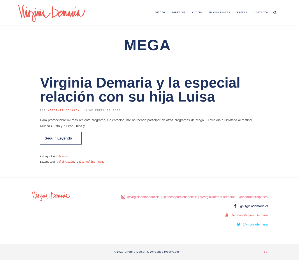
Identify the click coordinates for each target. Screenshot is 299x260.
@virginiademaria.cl (253, 206)
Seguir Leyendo (61, 138)
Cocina (197, 12)
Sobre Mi (179, 12)
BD (266, 251)
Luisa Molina (86, 161)
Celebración (65, 161)
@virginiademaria (255, 224)
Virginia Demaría (63, 110)
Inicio (160, 12)
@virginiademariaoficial (143, 197)
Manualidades (219, 12)
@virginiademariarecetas (218, 197)
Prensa (242, 12)
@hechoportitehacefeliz (180, 197)
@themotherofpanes (253, 197)
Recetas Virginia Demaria (249, 215)
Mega (101, 161)
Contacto (261, 12)
